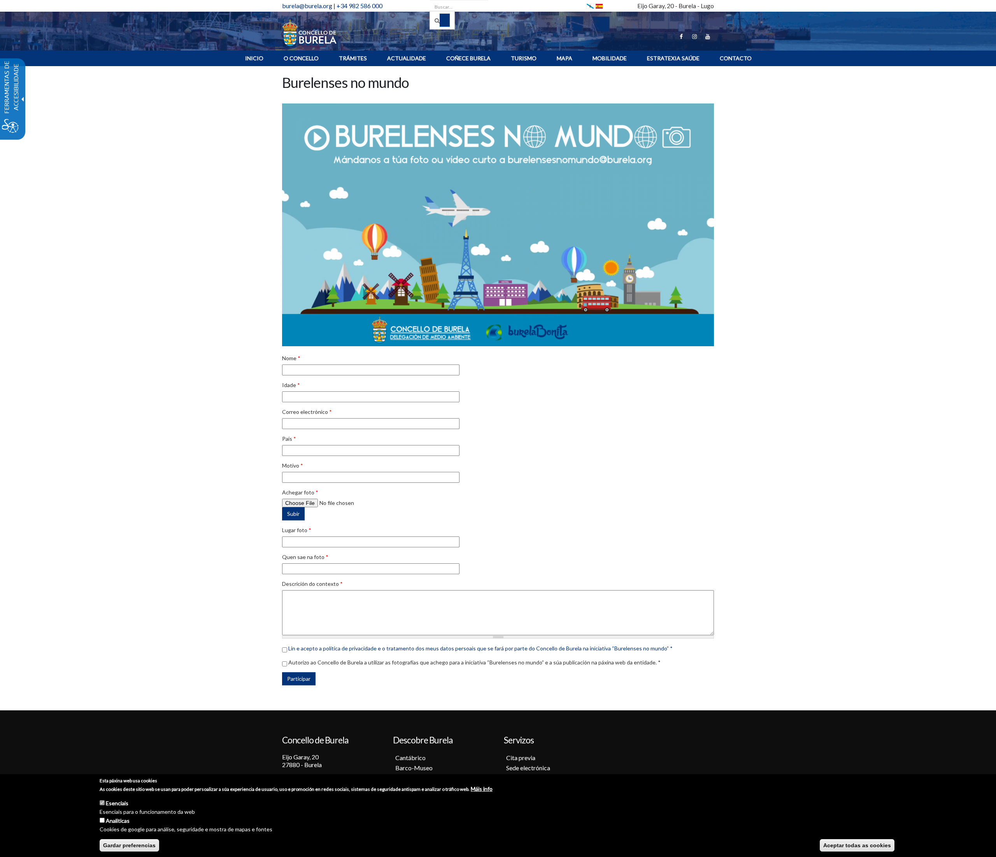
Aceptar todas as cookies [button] (857, 845)
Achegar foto (300, 492)
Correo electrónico (307, 411)
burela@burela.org (307, 5)
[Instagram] (694, 36)
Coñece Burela (468, 58)
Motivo (292, 465)
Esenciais (117, 803)
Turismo (524, 58)
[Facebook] (681, 36)
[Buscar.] (442, 20)
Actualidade (406, 58)
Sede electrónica (528, 767)
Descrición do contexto (312, 583)
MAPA (564, 58)
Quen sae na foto (305, 557)
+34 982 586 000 (359, 5)
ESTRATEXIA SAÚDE (673, 58)
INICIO (254, 58)
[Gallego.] (590, 5)
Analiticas (118, 820)
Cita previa (520, 757)
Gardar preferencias (129, 845)
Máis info (482, 788)
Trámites (353, 58)
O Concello (301, 58)
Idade (291, 385)
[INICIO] (309, 32)
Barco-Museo (414, 767)
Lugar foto (296, 530)
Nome (291, 358)
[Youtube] (708, 36)
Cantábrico (410, 757)
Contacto (736, 58)
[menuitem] (254, 58)
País (289, 438)
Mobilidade (610, 58)
